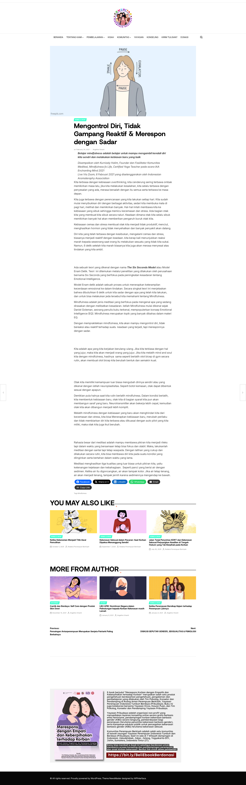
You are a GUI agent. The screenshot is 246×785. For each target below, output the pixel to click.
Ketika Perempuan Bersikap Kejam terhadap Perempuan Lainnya (170, 607)
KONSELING (152, 37)
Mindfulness (82, 493)
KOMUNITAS (123, 37)
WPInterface (140, 778)
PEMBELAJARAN (95, 37)
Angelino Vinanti (98, 149)
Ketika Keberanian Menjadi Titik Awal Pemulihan (68, 541)
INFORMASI (55, 603)
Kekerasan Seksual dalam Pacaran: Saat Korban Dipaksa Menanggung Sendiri (123, 541)
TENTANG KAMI (74, 37)
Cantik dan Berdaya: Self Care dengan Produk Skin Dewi (72, 607)
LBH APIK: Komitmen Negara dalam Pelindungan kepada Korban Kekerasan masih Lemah (122, 608)
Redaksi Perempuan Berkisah (78, 547)
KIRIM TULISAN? (169, 37)
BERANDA (58, 37)
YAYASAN (139, 37)
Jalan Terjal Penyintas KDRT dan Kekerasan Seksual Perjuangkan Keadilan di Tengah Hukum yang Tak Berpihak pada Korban (170, 542)
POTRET (103, 603)
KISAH (111, 37)
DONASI (184, 37)
